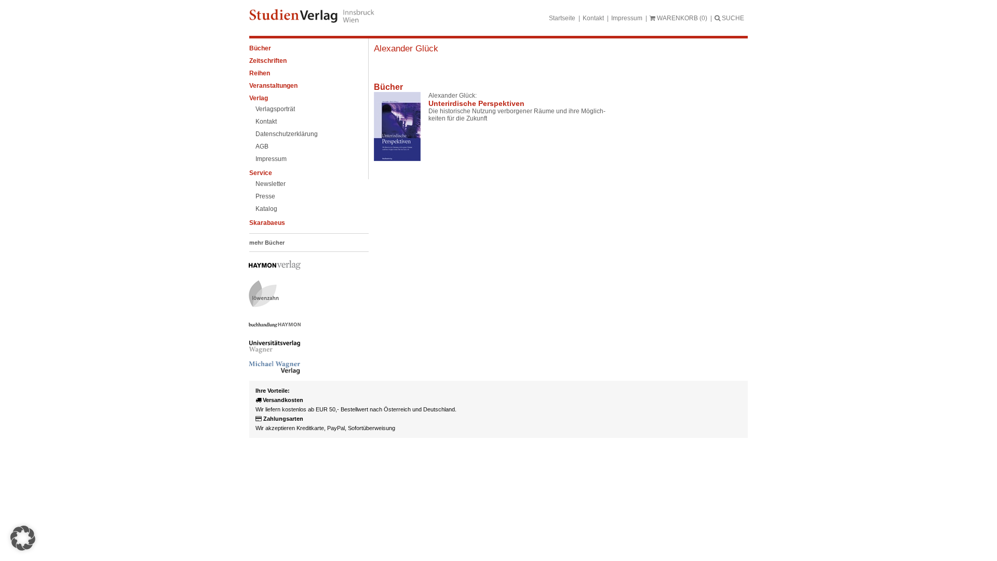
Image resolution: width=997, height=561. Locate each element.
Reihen (259, 73)
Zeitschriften (268, 60)
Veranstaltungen (273, 85)
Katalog (266, 208)
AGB (261, 146)
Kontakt (593, 18)
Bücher (260, 48)
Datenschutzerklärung (286, 134)
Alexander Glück (406, 49)
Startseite (562, 18)
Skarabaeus (267, 222)
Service (260, 173)
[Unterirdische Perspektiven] (397, 126)
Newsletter (270, 184)
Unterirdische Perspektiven (476, 103)
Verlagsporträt (275, 109)
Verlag (258, 98)
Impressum (626, 18)
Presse (265, 196)
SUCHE (732, 18)
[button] (23, 538)
